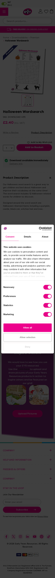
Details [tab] (27, 236)
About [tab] (45, 236)
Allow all (27, 327)
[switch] (47, 296)
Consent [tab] (10, 236)
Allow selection (27, 337)
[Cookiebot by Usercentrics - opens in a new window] (39, 229)
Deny (27, 347)
